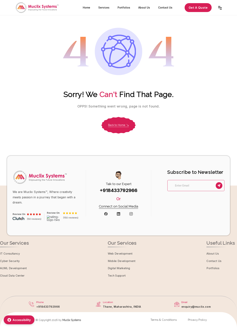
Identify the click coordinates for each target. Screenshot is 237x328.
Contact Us (165, 7)
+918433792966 (118, 190)
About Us (144, 7)
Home (86, 7)
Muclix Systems (71, 320)
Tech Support (117, 275)
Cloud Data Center (12, 275)
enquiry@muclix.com (196, 306)
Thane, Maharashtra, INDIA (122, 306)
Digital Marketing (119, 268)
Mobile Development (122, 261)
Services (103, 7)
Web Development (120, 253)
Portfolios (124, 7)
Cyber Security (10, 261)
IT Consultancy (10, 253)
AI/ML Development (13, 268)
